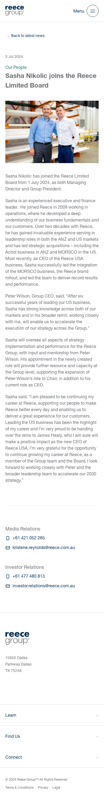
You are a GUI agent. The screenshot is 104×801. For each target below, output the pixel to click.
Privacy (43, 787)
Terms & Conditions (19, 787)
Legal (56, 787)
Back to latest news (28, 35)
